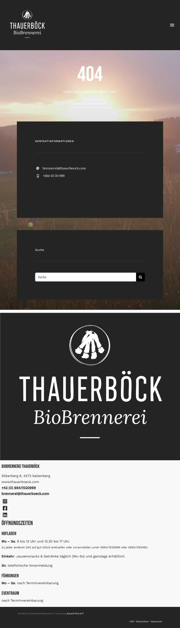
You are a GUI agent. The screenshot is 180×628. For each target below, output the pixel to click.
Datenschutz (142, 621)
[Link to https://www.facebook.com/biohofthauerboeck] (5, 508)
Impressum (156, 621)
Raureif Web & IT (75, 613)
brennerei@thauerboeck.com (64, 168)
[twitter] (58, 192)
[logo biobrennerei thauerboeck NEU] (27, 9)
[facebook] (39, 192)
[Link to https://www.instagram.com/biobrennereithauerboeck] (5, 501)
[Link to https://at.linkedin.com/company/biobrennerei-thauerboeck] (5, 515)
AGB (132, 621)
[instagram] (49, 192)
